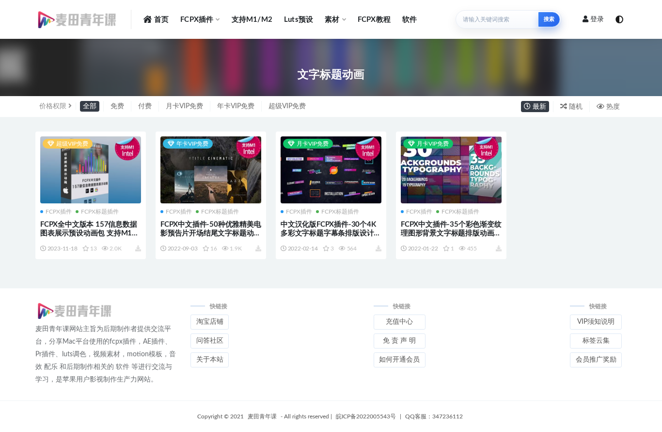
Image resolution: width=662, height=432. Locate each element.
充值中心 (399, 321)
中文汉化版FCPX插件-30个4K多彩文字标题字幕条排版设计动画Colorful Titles (331, 233)
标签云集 (596, 340)
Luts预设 (298, 19)
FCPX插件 (196, 19)
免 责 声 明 (399, 340)
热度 (612, 106)
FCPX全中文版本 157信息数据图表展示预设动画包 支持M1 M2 (88, 233)
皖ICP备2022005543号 (366, 416)
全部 (89, 106)
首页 (161, 19)
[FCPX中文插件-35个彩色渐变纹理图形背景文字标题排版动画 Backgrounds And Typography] (451, 170)
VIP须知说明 (596, 321)
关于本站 (209, 359)
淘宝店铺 (209, 321)
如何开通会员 (399, 359)
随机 (575, 106)
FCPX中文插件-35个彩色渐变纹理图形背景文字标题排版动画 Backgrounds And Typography (451, 233)
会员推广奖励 (596, 359)
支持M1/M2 (252, 19)
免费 (117, 106)
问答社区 (209, 340)
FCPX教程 (374, 19)
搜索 (549, 19)
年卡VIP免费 (235, 106)
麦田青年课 (262, 416)
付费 (145, 106)
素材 (332, 19)
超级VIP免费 (287, 106)
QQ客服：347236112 (434, 416)
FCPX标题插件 (100, 212)
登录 (597, 19)
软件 (409, 19)
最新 (538, 106)
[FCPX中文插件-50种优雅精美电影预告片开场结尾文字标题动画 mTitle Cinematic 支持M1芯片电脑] (210, 170)
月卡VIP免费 (184, 106)
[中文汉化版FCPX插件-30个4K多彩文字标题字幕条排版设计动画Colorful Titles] (331, 170)
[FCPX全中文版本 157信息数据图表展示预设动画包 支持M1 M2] (90, 170)
